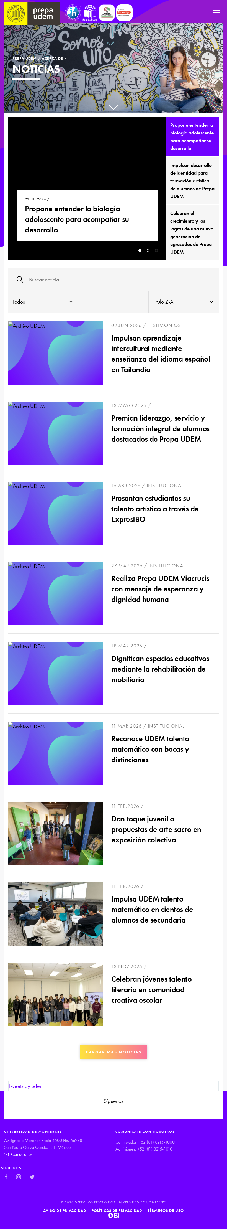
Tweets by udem (26, 1086)
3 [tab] (156, 250)
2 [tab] (148, 250)
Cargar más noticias (113, 1052)
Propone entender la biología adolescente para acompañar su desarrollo (77, 219)
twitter (125, 1111)
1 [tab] (139, 250)
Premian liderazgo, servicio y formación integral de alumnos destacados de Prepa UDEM (160, 428)
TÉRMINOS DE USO (166, 1210)
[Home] (32, 13)
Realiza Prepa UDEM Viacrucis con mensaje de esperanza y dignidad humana (160, 588)
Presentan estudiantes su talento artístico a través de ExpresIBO (155, 508)
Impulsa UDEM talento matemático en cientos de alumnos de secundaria (152, 909)
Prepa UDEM (24, 58)
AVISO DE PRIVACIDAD (64, 1210)
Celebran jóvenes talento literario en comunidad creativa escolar (151, 989)
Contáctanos (21, 1154)
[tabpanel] (87, 188)
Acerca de (52, 58)
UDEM (113, 1215)
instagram (111, 1111)
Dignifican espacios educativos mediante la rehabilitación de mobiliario (160, 669)
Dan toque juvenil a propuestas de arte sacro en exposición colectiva (156, 829)
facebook (98, 1111)
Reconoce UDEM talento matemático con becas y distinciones (150, 749)
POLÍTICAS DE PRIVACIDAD (117, 1210)
